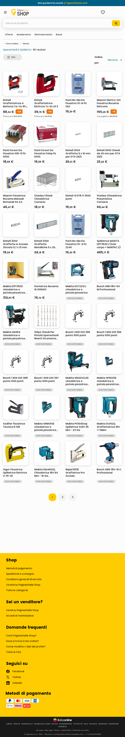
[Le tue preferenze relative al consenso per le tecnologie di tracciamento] (120, 732)
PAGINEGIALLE (27, 724)
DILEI (86, 724)
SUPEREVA (62, 726)
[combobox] (62, 23)
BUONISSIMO (114, 724)
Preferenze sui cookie (81, 730)
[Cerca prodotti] (116, 23)
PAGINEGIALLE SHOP (42, 724)
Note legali (49, 730)
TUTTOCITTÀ (78, 724)
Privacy (57, 730)
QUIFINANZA (103, 724)
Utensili (26, 43)
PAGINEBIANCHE (65, 724)
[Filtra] (12, 57)
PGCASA (55, 724)
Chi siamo (40, 730)
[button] (59, 34)
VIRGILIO (16, 724)
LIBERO (9, 724)
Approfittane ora (76, 3)
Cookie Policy (66, 730)
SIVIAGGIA (93, 724)
